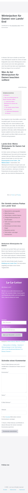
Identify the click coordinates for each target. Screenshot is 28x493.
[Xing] (13, 469)
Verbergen (6, 95)
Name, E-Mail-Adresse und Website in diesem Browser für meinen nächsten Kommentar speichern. (13, 425)
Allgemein (18, 341)
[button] (23, 7)
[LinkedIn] (9, 469)
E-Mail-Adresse (6, 402)
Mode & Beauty (11, 341)
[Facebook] (2, 469)
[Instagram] (7, 469)
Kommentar (5, 372)
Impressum (22, 489)
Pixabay (19, 194)
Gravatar (7, 417)
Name (4, 395)
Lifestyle (23, 341)
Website (4, 409)
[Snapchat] (11, 469)
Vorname (4, 319)
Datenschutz (13, 489)
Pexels (13, 194)
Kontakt (5, 489)
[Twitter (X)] (4, 469)
